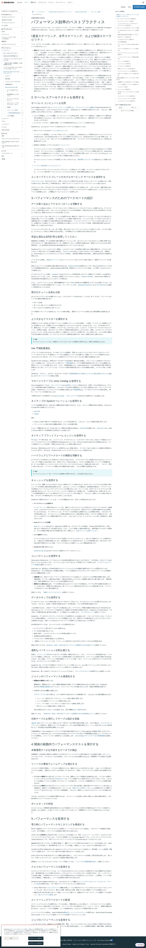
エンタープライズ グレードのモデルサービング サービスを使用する (128, 24)
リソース (51, 2)
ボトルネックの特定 (123, 87)
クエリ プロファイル (53, 888)
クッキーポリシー (20, 930)
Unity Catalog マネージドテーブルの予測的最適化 (90, 736)
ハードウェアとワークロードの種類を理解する (128, 58)
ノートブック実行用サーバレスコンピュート (47, 166)
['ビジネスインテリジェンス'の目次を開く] (22, 44)
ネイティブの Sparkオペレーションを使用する (128, 49)
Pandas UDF (83, 428)
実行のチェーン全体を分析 (124, 37)
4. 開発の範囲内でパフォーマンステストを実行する (127, 78)
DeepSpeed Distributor (85, 285)
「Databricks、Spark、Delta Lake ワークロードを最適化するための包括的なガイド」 (68, 713)
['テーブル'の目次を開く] (22, 127)
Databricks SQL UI (39, 551)
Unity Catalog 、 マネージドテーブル (67, 396)
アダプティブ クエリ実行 (41, 694)
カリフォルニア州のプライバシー (84, 940)
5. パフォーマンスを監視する (123, 89)
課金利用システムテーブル (86, 159)
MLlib (72, 282)
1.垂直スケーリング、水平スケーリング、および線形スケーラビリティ (127, 15)
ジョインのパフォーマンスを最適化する (127, 71)
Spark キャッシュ (39, 526)
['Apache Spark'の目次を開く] (22, 130)
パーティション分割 (43, 654)
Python (65, 251)
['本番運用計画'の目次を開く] (22, 84)
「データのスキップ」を (87, 612)
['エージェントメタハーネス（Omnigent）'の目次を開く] (22, 38)
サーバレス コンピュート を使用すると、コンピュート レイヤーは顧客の (73, 107)
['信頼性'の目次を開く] (22, 107)
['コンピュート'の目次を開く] (22, 118)
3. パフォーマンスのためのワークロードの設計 (127, 28)
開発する (33, 2)
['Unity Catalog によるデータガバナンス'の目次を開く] (22, 142)
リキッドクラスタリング (82, 671)
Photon (33, 440)
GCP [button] (129, 7)
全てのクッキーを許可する (35, 943)
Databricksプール (60, 779)
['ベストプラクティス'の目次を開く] (22, 153)
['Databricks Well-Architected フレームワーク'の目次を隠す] (22, 72)
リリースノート (60, 2)
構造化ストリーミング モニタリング (75, 912)
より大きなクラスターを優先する (126, 39)
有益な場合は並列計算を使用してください (128, 34)
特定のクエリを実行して (79, 788)
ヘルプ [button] (69, 2)
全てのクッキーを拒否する (35, 938)
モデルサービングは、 (38, 181)
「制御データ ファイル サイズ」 (52, 592)
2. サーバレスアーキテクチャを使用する (126, 18)
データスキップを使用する (124, 66)
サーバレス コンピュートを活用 (125, 21)
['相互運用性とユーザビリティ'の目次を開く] (22, 95)
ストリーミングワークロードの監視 (126, 98)
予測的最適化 (69, 363)
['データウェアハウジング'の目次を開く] (22, 22)
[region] (30, 936)
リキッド (54, 616)
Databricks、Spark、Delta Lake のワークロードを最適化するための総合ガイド (70, 645)
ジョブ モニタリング (37, 924)
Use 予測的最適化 (122, 42)
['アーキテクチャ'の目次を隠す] (22, 50)
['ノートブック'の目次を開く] (22, 124)
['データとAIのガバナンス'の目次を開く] (22, 91)
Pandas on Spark (86, 276)
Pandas (54, 274)
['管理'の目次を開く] (22, 136)
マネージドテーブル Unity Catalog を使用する (128, 45)
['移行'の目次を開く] (22, 156)
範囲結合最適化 (45, 687)
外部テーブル (71, 385)
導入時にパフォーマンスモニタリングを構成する (128, 92)
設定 (11, 938)
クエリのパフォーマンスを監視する (126, 96)
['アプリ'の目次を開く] (22, 121)
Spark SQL (37, 411)
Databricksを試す (139, 7)
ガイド (27, 2)
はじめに (20, 2)
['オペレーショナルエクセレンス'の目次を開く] (22, 99)
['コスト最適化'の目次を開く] (22, 116)
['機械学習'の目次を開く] (22, 41)
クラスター (38, 62)
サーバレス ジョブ (63, 145)
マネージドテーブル (57, 385)
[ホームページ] (32, 12)
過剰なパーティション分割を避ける (126, 68)
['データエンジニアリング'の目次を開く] (22, 17)
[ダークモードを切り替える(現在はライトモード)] (143, 2)
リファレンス (42, 2)
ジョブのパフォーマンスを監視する (126, 101)
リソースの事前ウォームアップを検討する (128, 84)
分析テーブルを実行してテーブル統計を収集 (128, 74)
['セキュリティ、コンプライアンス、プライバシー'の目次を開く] (22, 104)
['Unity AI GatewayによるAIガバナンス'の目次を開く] (22, 147)
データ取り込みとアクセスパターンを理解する (128, 31)
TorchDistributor (102, 285)
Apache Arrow (101, 428)
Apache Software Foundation (99, 944)
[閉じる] (58, 927)
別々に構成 (77, 710)
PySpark (36, 414)
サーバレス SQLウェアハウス (59, 130)
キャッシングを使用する (124, 61)
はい (122, 107)
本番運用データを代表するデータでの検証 (128, 82)
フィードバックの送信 (128, 110)
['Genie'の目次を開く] (22, 31)
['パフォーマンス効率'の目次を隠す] (22, 110)
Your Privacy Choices (103, 940)
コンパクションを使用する (124, 63)
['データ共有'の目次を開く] (22, 25)
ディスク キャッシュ (40, 507)
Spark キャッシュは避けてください (87, 531)
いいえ (134, 107)
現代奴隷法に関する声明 (63, 940)
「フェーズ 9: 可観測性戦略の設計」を (87, 861)
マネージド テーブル (44, 376)
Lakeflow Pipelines (73, 266)
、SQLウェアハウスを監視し (45, 895)
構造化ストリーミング (53, 260)
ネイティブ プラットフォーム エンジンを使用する (128, 53)
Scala (71, 251)
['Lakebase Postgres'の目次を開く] (22, 20)
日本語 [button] (123, 7)
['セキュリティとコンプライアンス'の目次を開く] (22, 138)
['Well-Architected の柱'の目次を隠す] (22, 87)
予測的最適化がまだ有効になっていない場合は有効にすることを (89, 373)
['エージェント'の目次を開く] (22, 34)
